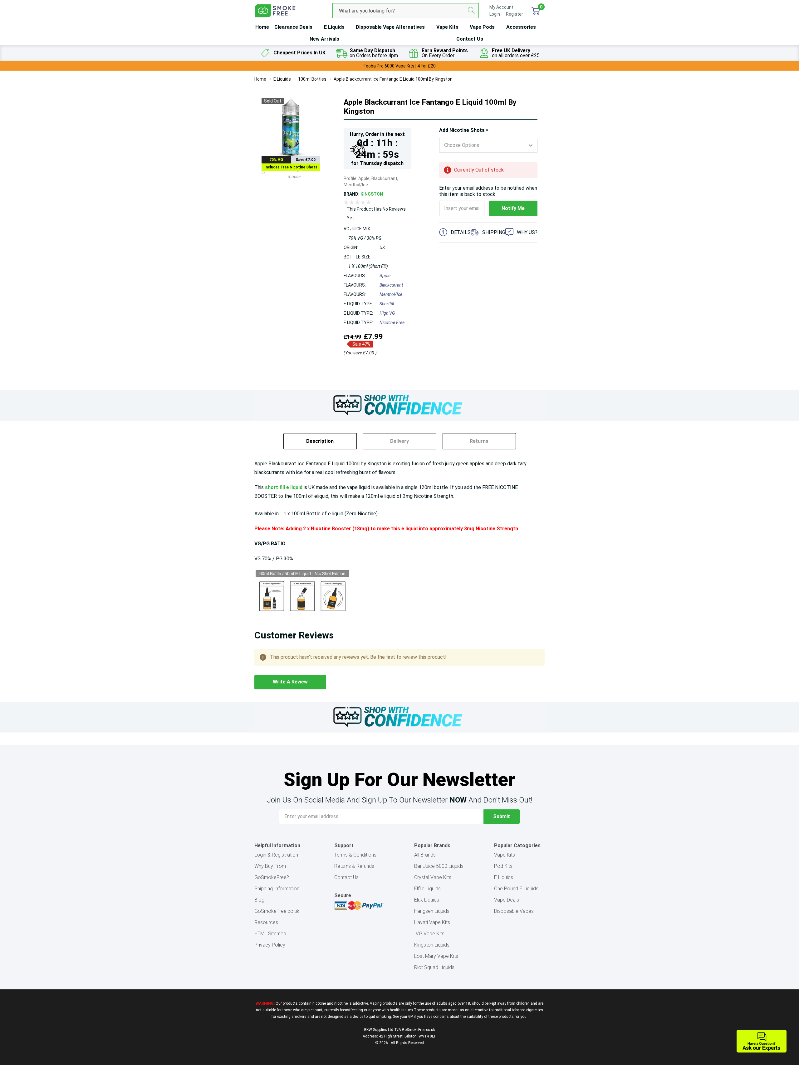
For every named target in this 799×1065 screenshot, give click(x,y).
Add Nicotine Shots (463, 130)
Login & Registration (276, 855)
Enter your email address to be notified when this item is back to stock (488, 191)
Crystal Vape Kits (432, 877)
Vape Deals (506, 900)
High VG (387, 313)
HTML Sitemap (270, 934)
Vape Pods (482, 27)
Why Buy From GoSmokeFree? (271, 871)
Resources (266, 922)
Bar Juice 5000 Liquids (438, 866)
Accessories (521, 27)
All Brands (425, 855)
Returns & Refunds (354, 866)
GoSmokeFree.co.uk (276, 911)
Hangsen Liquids (431, 911)
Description (320, 441)
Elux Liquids (426, 900)
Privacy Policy (269, 945)
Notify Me (513, 208)
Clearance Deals (293, 27)
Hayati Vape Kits (432, 922)
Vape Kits (447, 27)
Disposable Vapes (514, 911)
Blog (259, 900)
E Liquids (334, 27)
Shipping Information (276, 889)
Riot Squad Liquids (434, 967)
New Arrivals (324, 39)
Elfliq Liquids (427, 889)
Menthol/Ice (391, 294)
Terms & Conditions (355, 855)
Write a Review (290, 682)
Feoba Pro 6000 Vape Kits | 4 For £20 (400, 65)
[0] (536, 10)
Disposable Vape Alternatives (390, 27)
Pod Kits (503, 866)
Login (495, 14)
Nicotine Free (392, 322)
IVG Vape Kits (429, 934)
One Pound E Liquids (516, 889)
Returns (479, 441)
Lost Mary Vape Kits (436, 956)
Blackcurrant (391, 285)
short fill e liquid (283, 487)
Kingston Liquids (431, 945)
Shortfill (387, 303)
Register (514, 14)
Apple (385, 275)
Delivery (399, 441)
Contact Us (469, 39)
